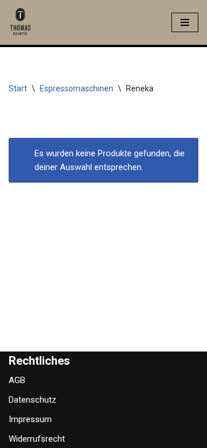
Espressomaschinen (76, 88)
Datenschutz (32, 400)
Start (18, 88)
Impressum (30, 419)
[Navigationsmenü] (184, 22)
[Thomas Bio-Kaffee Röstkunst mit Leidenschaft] (20, 22)
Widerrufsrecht (37, 439)
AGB (17, 380)
